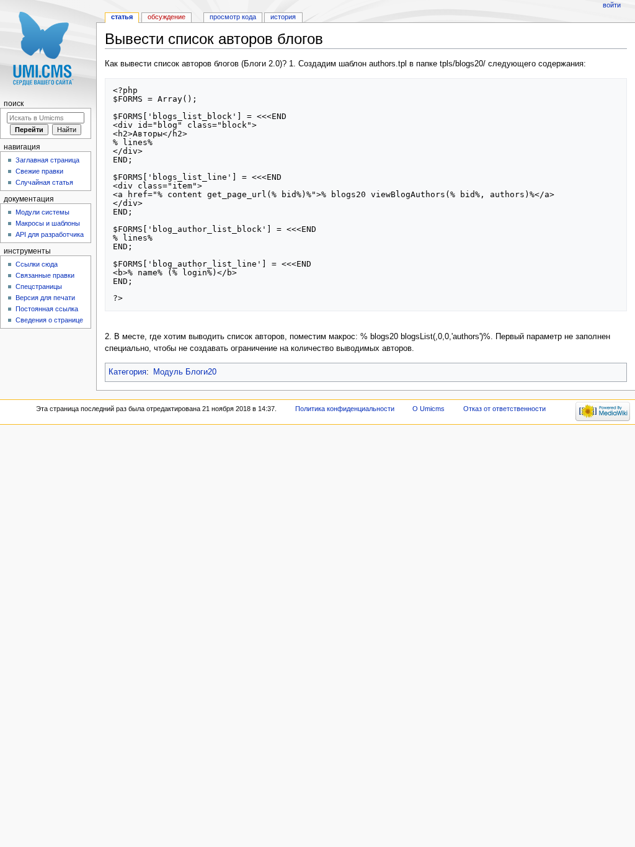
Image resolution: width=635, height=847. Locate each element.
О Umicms (428, 408)
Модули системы (42, 212)
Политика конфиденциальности (344, 408)
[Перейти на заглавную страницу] (48, 48)
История (283, 16)
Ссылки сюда (37, 264)
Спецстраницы (39, 286)
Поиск (14, 103)
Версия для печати (45, 297)
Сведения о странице (49, 320)
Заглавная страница (47, 160)
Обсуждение (166, 16)
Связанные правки (45, 275)
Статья (122, 16)
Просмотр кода (233, 16)
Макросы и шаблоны (48, 223)
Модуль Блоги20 (184, 372)
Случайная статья (44, 182)
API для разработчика (50, 234)
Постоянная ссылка (47, 309)
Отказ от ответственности (504, 408)
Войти (612, 5)
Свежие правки (39, 171)
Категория (127, 372)
